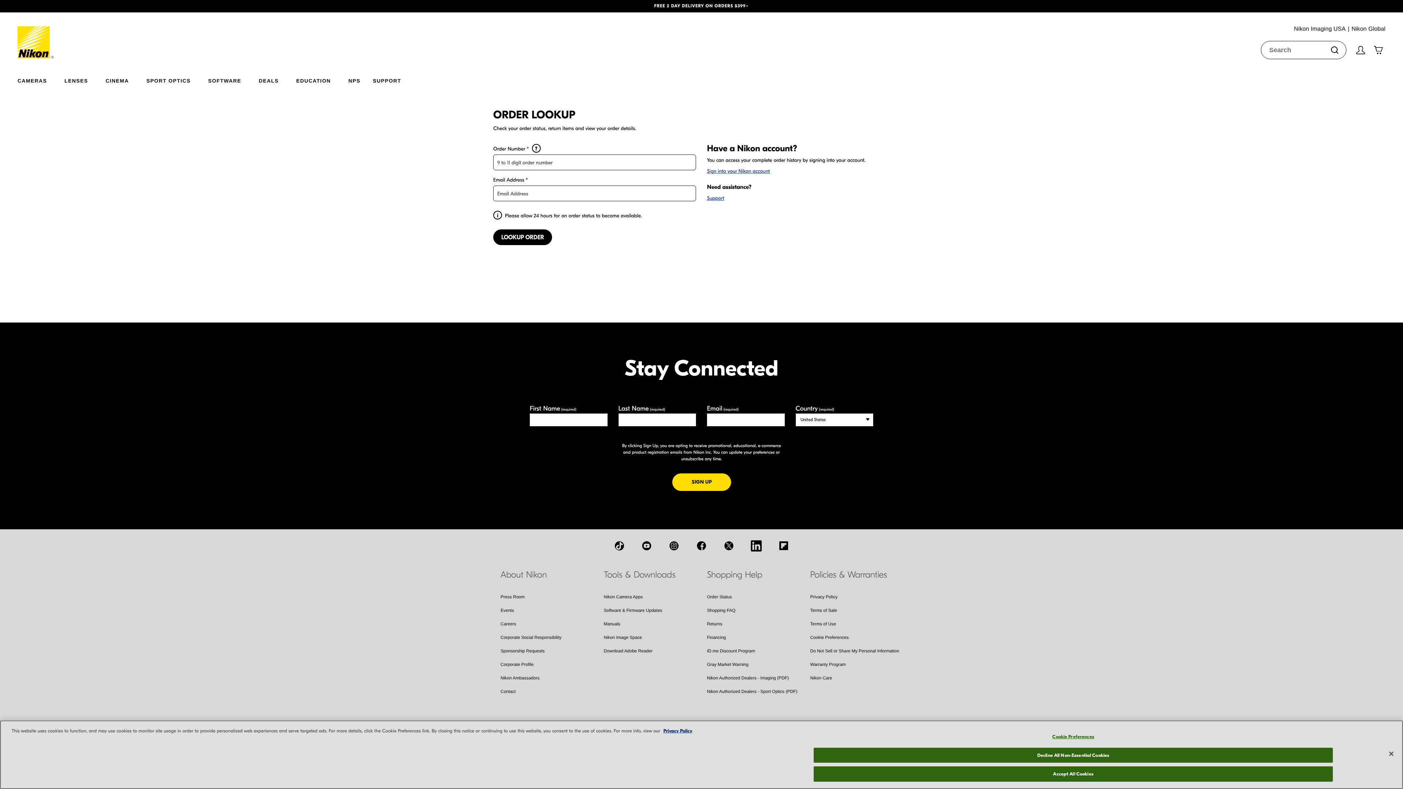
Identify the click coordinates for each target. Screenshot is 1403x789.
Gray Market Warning (728, 664)
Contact (508, 691)
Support (715, 198)
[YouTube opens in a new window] (646, 545)
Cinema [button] (117, 80)
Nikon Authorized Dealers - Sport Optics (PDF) (752, 691)
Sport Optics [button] (169, 80)
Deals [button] (268, 80)
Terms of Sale (823, 610)
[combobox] (1303, 50)
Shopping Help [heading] (734, 575)
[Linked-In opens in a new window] (756, 546)
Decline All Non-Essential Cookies (1073, 755)
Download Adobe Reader (628, 650)
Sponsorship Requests (523, 650)
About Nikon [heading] (524, 575)
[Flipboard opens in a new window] (783, 545)
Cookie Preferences (829, 637)
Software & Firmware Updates (633, 610)
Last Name (642, 408)
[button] (105, 6)
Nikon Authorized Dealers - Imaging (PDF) (748, 678)
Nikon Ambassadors (520, 678)
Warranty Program (828, 664)
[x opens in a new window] (728, 545)
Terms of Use (823, 623)
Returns (714, 623)
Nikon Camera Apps (623, 596)
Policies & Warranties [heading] (848, 575)
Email (723, 408)
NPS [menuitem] (354, 80)
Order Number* (515, 148)
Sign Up (711, 482)
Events (507, 610)
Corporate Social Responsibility (531, 637)
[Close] (1391, 754)
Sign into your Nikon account (738, 171)
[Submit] (1335, 50)
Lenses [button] (76, 80)
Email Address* (510, 180)
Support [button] (387, 80)
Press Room (513, 596)
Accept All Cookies (1073, 774)
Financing (716, 637)
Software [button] (225, 80)
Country (815, 408)
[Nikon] (36, 35)
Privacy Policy (824, 596)
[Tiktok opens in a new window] (619, 545)
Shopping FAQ (721, 610)
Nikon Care (821, 678)
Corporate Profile (517, 664)
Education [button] (313, 80)
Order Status (719, 596)
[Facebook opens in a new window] (701, 545)
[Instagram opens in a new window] (674, 545)
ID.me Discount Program (731, 650)
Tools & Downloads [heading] (640, 575)
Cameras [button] (32, 80)
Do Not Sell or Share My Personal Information (854, 650)
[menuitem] (41, 79)
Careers (508, 623)
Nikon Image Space (623, 637)
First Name (553, 408)
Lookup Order (522, 237)
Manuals (612, 623)
